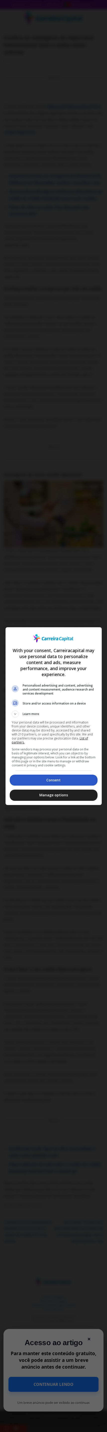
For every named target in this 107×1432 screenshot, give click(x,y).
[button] (54, 714)
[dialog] (53, 716)
